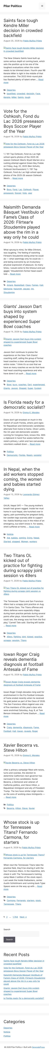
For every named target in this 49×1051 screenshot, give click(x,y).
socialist (37, 455)
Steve (25, 808)
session (15, 640)
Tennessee (9, 904)
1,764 (15, 917)
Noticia (10, 534)
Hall (41, 285)
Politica (10, 451)
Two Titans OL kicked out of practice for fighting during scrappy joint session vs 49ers (23, 565)
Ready (29, 455)
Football (7, 731)
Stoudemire (9, 292)
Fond (15, 189)
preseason (9, 193)
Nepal (36, 538)
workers (33, 541)
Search (7, 929)
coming (22, 538)
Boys (9, 189)
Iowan (20, 731)
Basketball (19, 285)
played (26, 289)
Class (28, 285)
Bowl (9, 384)
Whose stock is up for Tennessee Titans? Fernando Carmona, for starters (21, 832)
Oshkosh (27, 189)
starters (30, 900)
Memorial (8, 289)
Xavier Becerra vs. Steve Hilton (21, 748)
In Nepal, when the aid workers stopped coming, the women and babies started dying (24, 479)
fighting (17, 637)
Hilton (18, 808)
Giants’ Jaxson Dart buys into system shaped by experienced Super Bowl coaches (23, 316)
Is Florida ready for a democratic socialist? (24, 405)
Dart (30, 384)
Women (24, 541)
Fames (35, 285)
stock (38, 900)
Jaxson (14, 388)
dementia (17, 727)
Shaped (22, 388)
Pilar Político (13, 6)
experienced (39, 384)
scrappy (7, 640)
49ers (9, 637)
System (37, 388)
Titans (24, 640)
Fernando (21, 900)
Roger (35, 731)
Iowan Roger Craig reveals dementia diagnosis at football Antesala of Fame (23, 662)
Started (7, 541)
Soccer (18, 193)
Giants (7, 388)
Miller (14, 97)
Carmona (11, 900)
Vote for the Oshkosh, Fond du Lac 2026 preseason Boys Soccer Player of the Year (24, 121)
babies (14, 538)
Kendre (7, 97)
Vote (24, 193)
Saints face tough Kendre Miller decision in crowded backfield (23, 28)
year (30, 193)
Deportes (11, 90)
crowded (21, 93)
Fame (36, 727)
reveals (27, 731)
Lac (20, 189)
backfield (11, 93)
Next (23, 917)
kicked (30, 637)
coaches (22, 384)
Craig (9, 727)
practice (38, 637)
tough (27, 97)
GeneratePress (38, 1047)
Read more (17, 178)
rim (32, 289)
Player (36, 189)
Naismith (18, 289)
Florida (22, 455)
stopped (16, 541)
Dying (29, 538)
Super (30, 388)
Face (38, 93)
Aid (8, 538)
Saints (21, 97)
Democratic (12, 455)
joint (24, 637)
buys (15, 384)
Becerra (10, 808)
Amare (10, 285)
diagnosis (27, 727)
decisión (30, 93)
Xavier (32, 808)
